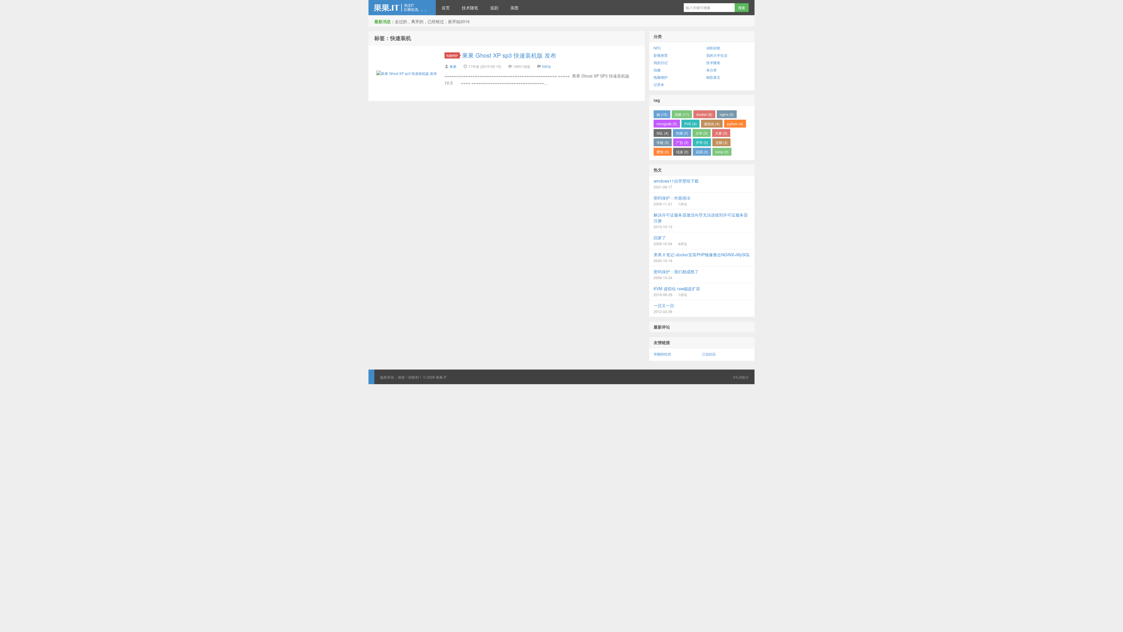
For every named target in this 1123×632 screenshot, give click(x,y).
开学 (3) (702, 142)
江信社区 (709, 353)
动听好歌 (713, 47)
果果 (453, 66)
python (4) (735, 123)
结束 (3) (682, 151)
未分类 (711, 69)
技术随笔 (470, 8)
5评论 (546, 66)
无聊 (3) (721, 142)
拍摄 (657, 69)
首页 (446, 8)
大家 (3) (721, 132)
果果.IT (402, 7)
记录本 (659, 84)
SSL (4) (663, 132)
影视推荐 (661, 55)
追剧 (494, 8)
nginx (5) (727, 114)
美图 (514, 8)
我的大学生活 (716, 55)
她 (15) (662, 114)
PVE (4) (690, 123)
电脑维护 (452, 55)
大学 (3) (701, 132)
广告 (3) (682, 142)
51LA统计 (741, 377)
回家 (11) (682, 114)
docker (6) (704, 114)
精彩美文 (713, 77)
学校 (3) (663, 142)
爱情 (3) (663, 151)
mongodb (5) (667, 123)
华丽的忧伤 (662, 353)
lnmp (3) (721, 151)
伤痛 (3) (682, 132)
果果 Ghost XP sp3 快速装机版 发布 (509, 55)
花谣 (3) (702, 151)
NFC (657, 47)
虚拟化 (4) (712, 123)
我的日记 (661, 62)
